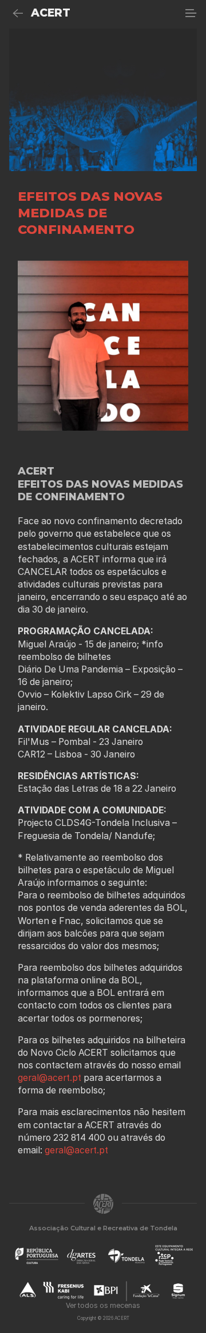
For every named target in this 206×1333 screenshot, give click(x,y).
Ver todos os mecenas (103, 1305)
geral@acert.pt (51, 1077)
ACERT (50, 12)
